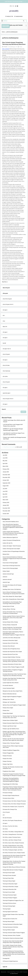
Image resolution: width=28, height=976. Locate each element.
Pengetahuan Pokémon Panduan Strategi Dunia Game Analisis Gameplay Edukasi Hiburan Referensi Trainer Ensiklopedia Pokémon (13, 788)
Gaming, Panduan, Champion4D (10, 624)
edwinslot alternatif (7, 579)
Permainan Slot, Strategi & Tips (10, 809)
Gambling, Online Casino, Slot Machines (12, 589)
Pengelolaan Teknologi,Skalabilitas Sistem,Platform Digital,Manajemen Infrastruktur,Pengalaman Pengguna (11, 780)
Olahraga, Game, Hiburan (8, 699)
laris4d (4, 343)
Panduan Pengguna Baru (8, 753)
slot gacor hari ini (7, 348)
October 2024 (6, 513)
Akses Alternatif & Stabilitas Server (11, 521)
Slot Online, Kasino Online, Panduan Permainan (13, 842)
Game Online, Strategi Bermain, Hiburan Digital (13, 599)
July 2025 (5, 488)
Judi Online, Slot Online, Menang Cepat (11, 637)
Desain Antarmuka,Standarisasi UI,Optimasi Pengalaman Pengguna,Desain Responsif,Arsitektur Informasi (14, 558)
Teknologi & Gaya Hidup (8, 878)
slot (4, 315)
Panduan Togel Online (8, 764)
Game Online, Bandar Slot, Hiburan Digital (12, 596)
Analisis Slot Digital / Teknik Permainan (12, 546)
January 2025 (6, 505)
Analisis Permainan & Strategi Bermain (11, 540)
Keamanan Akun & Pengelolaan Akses (11, 648)
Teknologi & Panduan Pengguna (10, 897)
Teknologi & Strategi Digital (9, 906)
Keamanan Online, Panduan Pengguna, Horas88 (13, 667)
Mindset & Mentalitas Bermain (9, 693)
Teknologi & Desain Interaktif (9, 875)
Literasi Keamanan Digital (8, 688)
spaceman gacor (6, 393)
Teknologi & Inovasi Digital (9, 892)
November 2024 (6, 510)
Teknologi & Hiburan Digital (9, 881)
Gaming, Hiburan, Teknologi (9, 609)
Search (4, 409)
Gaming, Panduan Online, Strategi (10, 622)
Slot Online (5, 829)
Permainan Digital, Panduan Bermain (11, 795)
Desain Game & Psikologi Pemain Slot (11, 565)
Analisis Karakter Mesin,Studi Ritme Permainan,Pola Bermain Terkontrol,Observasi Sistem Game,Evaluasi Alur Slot (13, 533)
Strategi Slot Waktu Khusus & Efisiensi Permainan (14, 867)
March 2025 (5, 499)
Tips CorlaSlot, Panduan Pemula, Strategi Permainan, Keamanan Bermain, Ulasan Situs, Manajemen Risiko (13, 947)
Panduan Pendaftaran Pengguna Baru (11, 750)
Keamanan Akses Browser (9, 646)
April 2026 (5, 463)
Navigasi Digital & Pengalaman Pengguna (12, 696)
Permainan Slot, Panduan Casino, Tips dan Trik (13, 806)
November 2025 (6, 477)
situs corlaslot (5, 48)
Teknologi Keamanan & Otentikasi (10, 927)
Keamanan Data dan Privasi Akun (10, 654)
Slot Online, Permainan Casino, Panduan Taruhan (14, 852)
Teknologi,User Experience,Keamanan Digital (13, 938)
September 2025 (6, 483)
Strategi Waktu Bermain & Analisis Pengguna (13, 869)
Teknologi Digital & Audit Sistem (10, 911)
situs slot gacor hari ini (8, 304)
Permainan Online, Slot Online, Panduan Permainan (14, 803)
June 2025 (5, 491)
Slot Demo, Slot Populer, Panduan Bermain (12, 820)
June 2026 (5, 458)
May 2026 (5, 460)
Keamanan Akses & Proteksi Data (10, 643)
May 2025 (5, 494)
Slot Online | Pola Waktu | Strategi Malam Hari (13, 831)
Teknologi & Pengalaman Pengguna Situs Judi (13, 900)
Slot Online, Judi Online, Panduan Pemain (12, 840)
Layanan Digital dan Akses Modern (10, 682)
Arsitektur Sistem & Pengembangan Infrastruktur (14, 551)
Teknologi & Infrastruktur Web (9, 889)
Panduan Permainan (7, 755)
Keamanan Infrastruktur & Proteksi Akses (12, 664)
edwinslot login (6, 582)
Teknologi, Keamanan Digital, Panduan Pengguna (14, 932)
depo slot (5, 326)
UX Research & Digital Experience (10, 961)
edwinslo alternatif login (8, 574)
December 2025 (6, 474)
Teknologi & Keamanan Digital (9, 895)
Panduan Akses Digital (8, 707)
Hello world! (19, 447)
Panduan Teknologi (7, 761)
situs (4, 321)
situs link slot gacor (7, 298)
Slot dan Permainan (7, 817)
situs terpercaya (6, 371)
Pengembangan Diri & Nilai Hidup (10, 784)
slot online (5, 376)
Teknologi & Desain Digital (9, 872)
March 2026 (5, 466)
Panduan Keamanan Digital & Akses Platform (13, 723)
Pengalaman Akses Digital (9, 771)
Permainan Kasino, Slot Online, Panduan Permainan (14, 801)
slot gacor (5, 310)
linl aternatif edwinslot (8, 685)
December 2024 (6, 508)
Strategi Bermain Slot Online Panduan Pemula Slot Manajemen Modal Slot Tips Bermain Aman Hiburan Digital (14, 857)
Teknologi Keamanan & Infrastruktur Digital (12, 924)
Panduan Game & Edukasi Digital (10, 720)
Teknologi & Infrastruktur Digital (10, 883)
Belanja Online (6, 554)
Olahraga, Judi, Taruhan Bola (9, 702)
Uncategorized (6, 958)
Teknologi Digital (6, 908)
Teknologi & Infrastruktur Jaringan (10, 886)
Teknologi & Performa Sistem (9, 903)
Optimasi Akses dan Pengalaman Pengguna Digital (14, 705)
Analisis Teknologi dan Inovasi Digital (11, 548)
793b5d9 (5, 46)
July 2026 (5, 455)
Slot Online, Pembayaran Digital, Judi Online (12, 850)
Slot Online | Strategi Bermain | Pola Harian (12, 834)
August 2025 (5, 485)
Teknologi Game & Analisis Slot (10, 918)
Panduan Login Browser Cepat (9, 726)
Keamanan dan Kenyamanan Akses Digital (12, 651)
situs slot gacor (6, 354)
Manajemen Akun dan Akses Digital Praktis (12, 691)
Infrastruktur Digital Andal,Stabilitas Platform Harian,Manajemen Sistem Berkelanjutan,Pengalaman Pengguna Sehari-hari (14, 633)
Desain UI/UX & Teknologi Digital (10, 568)
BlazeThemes (15, 973)
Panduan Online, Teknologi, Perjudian (11, 743)
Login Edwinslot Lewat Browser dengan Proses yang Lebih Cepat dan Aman (13, 1)
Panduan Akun (6, 710)
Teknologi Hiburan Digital (8, 921)
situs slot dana (6, 365)
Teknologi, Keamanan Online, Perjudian (11, 935)
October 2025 (6, 480)
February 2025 (6, 502)
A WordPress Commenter (9, 447)
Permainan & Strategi (7, 792)
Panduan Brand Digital (8, 713)
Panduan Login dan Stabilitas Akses (11, 728)
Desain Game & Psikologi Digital (10, 562)
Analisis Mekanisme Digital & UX (10, 537)
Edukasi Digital (6, 571)
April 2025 (5, 497)
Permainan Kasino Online (8, 798)
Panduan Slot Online (7, 758)
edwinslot (5, 576)
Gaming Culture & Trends (8, 606)
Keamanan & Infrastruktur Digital (10, 640)
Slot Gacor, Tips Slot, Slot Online (10, 826)
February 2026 (6, 469)
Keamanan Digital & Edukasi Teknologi (11, 657)
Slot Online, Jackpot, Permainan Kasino (12, 837)
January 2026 (6, 471)
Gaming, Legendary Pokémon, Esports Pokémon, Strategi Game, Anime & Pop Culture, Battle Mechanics (14, 618)
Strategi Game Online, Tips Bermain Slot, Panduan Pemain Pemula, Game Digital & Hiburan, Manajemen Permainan (14, 863)
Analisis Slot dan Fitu (7, 543)
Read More (4, 281)
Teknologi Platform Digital (9, 929)
